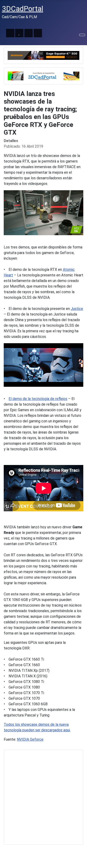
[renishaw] (43, 55)
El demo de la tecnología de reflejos (38, 399)
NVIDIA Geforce (30, 739)
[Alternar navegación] (82, 35)
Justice (77, 308)
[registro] (43, 75)
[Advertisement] (43, 797)
